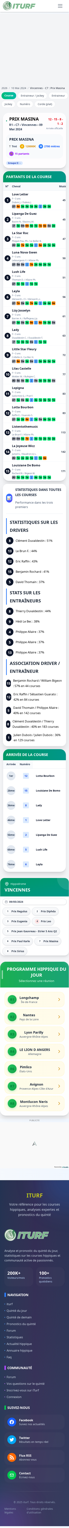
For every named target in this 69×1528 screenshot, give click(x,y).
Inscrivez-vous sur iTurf (23, 1390)
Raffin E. (16, 415)
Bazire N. (16, 221)
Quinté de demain (19, 1317)
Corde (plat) (45, 104)
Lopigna (18, 388)
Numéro (25, 104)
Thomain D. (18, 279)
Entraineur (58, 95)
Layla (16, 291)
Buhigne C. (30, 376)
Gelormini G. (18, 395)
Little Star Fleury (24, 349)
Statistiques (15, 1337)
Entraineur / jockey (32, 95)
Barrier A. (17, 318)
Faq (9, 1357)
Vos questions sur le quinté (26, 1384)
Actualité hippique (19, 1344)
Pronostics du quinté (21, 1324)
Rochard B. (17, 473)
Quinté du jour (17, 1311)
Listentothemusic (25, 427)
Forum (11, 1331)
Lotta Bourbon (22, 407)
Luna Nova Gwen (24, 252)
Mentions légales (10, 1510)
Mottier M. (17, 376)
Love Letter (20, 194)
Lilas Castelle (21, 368)
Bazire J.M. (28, 221)
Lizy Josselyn (21, 310)
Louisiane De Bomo (26, 465)
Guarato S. (27, 415)
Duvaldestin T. (36, 337)
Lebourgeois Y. (19, 260)
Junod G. (16, 454)
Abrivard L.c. (34, 299)
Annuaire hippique (19, 1350)
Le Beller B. (36, 241)
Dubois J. (16, 202)
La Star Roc (20, 233)
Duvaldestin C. (19, 337)
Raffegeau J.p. (31, 318)
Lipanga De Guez (24, 214)
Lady (15, 330)
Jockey (8, 104)
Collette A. (17, 357)
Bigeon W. (30, 473)
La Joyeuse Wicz (23, 446)
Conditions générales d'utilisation (40, 1510)
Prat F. (30, 395)
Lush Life (18, 272)
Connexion (14, 1397)
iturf (10, 1304)
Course (8, 95)
